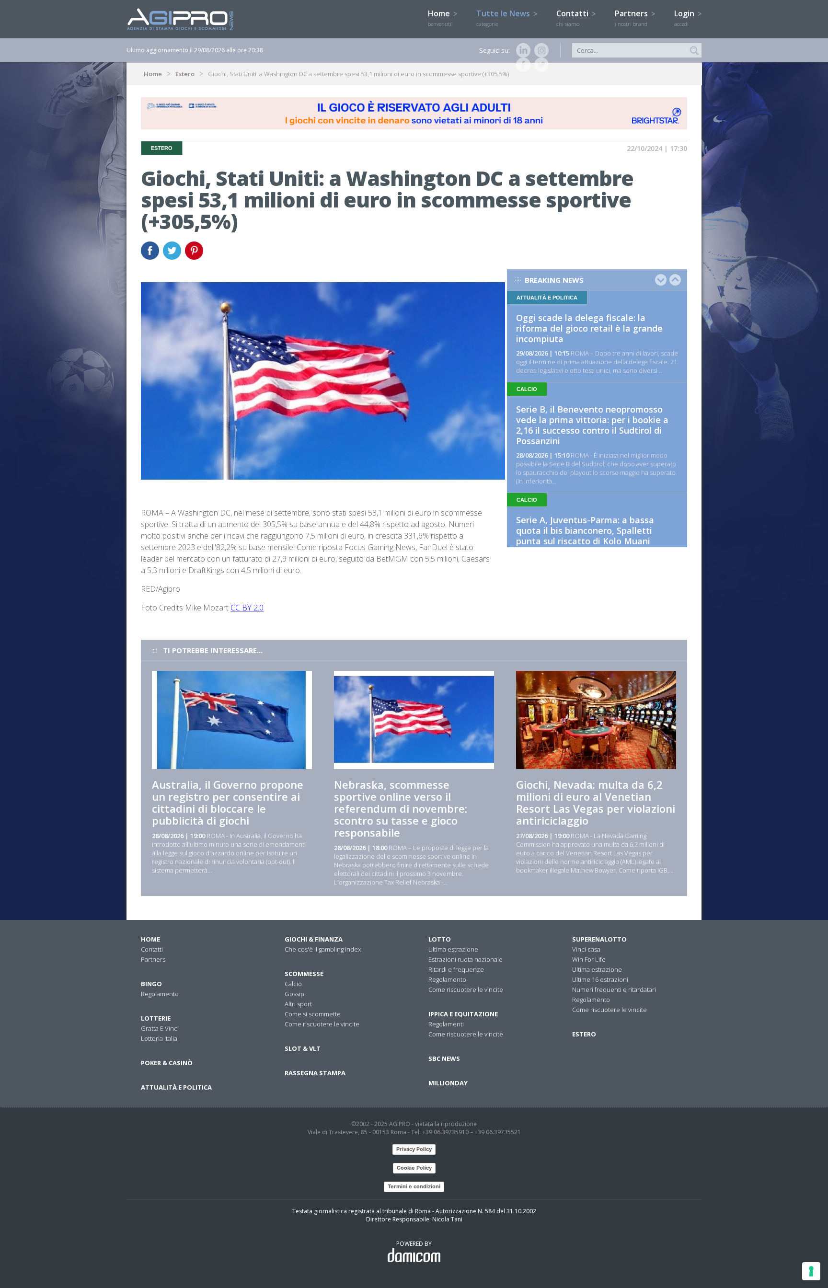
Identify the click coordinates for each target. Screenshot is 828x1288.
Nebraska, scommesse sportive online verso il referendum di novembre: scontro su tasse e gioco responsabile (400, 808)
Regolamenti (446, 1024)
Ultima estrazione (453, 949)
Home (440, 17)
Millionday (448, 1083)
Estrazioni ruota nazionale (465, 959)
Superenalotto (599, 939)
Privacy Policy (414, 1149)
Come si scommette (313, 1014)
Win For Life (589, 959)
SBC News (444, 1058)
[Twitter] (539, 65)
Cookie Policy (414, 1167)
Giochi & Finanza (314, 939)
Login (685, 17)
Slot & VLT (303, 1048)
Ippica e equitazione (463, 1014)
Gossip (294, 993)
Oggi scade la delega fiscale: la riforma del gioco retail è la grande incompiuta (589, 328)
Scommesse (304, 973)
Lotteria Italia (159, 1038)
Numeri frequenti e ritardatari (614, 989)
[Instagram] (539, 50)
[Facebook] (521, 65)
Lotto (439, 939)
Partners (632, 17)
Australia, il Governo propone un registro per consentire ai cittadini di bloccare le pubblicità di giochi (227, 802)
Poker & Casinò (167, 1062)
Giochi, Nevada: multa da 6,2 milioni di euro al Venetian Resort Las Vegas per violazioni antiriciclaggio (595, 802)
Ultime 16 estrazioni (600, 979)
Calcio (293, 983)
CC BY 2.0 (247, 607)
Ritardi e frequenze (456, 969)
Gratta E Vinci (160, 1028)
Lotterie (156, 1018)
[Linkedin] (521, 50)
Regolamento (160, 993)
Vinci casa (586, 949)
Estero (185, 73)
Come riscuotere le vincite (322, 1024)
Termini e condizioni (414, 1186)
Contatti (573, 17)
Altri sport (298, 1004)
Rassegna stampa (315, 1073)
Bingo (151, 983)
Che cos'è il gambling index (323, 949)
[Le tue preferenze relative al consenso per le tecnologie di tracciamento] (811, 1271)
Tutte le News (504, 17)
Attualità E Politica (176, 1087)
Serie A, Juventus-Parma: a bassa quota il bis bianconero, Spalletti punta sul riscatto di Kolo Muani (585, 530)
